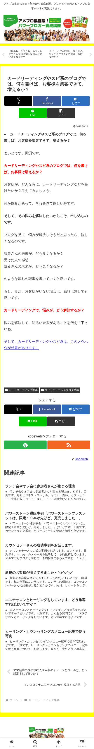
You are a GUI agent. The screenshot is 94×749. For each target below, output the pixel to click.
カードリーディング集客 (23, 390)
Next (91, 55)
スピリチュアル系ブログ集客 (62, 390)
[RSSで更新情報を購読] (68, 445)
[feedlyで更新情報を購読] (25, 445)
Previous (3, 55)
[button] (61, 113)
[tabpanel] (26, 54)
